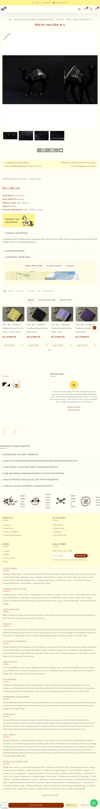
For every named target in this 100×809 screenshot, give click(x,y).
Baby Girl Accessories (11, 618)
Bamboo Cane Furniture (61, 729)
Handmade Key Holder (69, 723)
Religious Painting (87, 747)
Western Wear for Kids (40, 615)
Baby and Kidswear (10, 615)
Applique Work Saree (46, 580)
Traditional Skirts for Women (41, 595)
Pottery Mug (28, 702)
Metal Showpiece (44, 720)
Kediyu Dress (57, 601)
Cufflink (46, 653)
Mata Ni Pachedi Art (51, 750)
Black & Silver (48, 291)
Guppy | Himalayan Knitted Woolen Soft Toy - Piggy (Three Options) (16, 404)
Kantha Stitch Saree (64, 580)
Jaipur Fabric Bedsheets (31, 667)
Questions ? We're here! (18, 257)
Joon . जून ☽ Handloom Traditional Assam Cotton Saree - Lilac (61, 328)
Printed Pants (56, 598)
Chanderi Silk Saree (88, 574)
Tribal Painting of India (56, 747)
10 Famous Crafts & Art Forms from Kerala (56, 779)
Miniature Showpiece (28, 720)
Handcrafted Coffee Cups (45, 702)
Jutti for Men (55, 653)
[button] (5, 328)
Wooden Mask (9, 756)
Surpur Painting (85, 750)
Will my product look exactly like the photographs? (31, 479)
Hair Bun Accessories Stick (76, 636)
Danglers (71, 633)
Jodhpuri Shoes (89, 653)
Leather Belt (25, 653)
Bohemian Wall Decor (11, 740)
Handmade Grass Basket (12, 705)
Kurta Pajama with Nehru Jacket (38, 601)
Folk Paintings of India (78, 767)
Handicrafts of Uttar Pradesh (55, 770)
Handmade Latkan (50, 636)
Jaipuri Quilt (61, 667)
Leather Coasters (53, 705)
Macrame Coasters (86, 705)
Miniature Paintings (34, 786)
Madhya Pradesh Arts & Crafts (44, 776)
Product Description (17, 233)
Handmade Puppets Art (76, 753)
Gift (38, 291)
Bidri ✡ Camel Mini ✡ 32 (5, 396)
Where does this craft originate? (21, 454)
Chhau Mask (21, 756)
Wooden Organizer (36, 723)
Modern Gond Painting (69, 750)
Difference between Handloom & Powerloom (26, 782)
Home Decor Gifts (82, 691)
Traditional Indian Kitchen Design (27, 688)
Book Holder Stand (52, 723)
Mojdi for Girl (8, 656)
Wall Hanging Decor (29, 740)
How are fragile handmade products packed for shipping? (34, 473)
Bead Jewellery (22, 630)
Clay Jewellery (75, 630)
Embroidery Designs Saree (25, 580)
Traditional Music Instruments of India (50, 789)
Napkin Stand (8, 708)
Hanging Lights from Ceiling (36, 726)
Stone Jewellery (36, 630)
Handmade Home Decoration (62, 691)
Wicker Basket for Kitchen (72, 688)
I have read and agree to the (71, 560)
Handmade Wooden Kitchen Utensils (17, 685)
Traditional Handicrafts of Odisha (24, 779)
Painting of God (73, 747)
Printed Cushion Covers (18, 671)
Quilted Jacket (68, 598)
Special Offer (66, 300)
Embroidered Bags (80, 647)
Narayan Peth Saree (12, 577)
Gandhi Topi (14, 653)
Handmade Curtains (57, 671)
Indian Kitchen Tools (41, 685)
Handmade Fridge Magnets (23, 691)
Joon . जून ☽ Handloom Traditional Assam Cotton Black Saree (37, 328)
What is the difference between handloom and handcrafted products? (41, 461)
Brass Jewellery (89, 630)
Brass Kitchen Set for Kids (51, 688)
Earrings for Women (58, 633)
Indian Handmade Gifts (76, 789)
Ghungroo (91, 633)
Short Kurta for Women (40, 598)
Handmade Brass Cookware (61, 685)
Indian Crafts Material (52, 786)
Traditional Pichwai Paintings (14, 750)
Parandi (62, 636)
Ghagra (57, 595)
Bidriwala (20, 199)
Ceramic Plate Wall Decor (59, 744)
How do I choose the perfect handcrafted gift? (28, 486)
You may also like (46, 300)
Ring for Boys (25, 636)
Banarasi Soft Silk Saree (46, 577)
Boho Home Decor (78, 729)
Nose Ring (7, 636)
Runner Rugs (72, 671)
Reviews (70, 266)
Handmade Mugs (72, 702)
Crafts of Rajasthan (33, 770)
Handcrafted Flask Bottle (13, 702)
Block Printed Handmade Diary (74, 786)
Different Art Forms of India (57, 767)
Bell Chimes (7, 744)
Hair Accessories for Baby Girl (33, 618)
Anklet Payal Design (41, 633)
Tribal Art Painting (40, 747)
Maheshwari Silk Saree (70, 574)
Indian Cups (60, 702)
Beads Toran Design (46, 740)
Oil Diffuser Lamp (55, 726)
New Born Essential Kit (85, 615)
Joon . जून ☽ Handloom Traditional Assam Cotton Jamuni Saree (86, 328)
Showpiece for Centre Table (64, 720)
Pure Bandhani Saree (82, 580)
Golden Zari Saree (65, 577)
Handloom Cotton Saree (12, 574)
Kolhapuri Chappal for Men (71, 653)
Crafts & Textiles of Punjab (79, 770)
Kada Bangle (81, 633)
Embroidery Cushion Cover (38, 671)
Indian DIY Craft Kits (26, 789)
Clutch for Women (38, 647)
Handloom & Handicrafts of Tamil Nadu (74, 776)
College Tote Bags (48, 650)
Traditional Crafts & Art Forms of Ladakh (44, 773)
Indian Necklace (26, 633)
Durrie (80, 671)
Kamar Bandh (36, 653)
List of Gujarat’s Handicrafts (19, 776)
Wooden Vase (19, 726)
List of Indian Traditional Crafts (33, 767)
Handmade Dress (9, 595)
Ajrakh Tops (24, 598)
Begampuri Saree (28, 577)
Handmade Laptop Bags (79, 650)
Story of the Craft (33, 265)
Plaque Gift (43, 744)
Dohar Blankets (73, 667)
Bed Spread (45, 667)
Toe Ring (15, 636)
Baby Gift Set (24, 615)
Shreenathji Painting (34, 750)
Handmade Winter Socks (24, 656)
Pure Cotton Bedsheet (11, 667)
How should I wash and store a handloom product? (31, 467)
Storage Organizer (20, 723)
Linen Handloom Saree (32, 574)
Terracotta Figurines (11, 720)
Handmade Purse (16, 650)
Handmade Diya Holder (23, 729)
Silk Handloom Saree (51, 574)
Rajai (53, 667)
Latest (31, 300)
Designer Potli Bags (32, 650)
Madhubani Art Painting (28, 753)
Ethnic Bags (66, 647)
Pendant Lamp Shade (71, 726)
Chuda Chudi (37, 636)
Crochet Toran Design (63, 740)
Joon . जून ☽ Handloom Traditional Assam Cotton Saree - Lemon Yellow (12, 328)
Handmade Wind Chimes (83, 740)
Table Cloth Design (21, 674)
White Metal (64, 630)
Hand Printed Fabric (71, 601)
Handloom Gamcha (37, 674)
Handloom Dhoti (17, 601)
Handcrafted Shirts (83, 595)
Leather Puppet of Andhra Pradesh (52, 753)
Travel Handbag (23, 647)
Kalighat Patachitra (10, 753)
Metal (69, 19)
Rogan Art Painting (24, 747)
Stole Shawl (81, 598)
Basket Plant (84, 723)
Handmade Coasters (69, 705)
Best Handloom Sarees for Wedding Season (63, 782)
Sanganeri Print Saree (41, 583)
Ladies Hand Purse (53, 647)
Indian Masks (92, 753)
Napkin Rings (20, 708)
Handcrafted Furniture (41, 729)
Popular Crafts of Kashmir (72, 773)
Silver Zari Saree (80, 577)
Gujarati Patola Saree (11, 583)
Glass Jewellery (9, 630)
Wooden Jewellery (51, 630)
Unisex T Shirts (68, 595)
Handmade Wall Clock (79, 744)
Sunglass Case (62, 650)
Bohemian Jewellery (11, 633)
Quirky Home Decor (42, 691)
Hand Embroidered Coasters (34, 705)
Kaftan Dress (23, 595)
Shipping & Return (15, 251)
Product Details (54, 266)
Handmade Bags (9, 647)
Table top (30, 291)
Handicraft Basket (88, 702)
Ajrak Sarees (27, 583)
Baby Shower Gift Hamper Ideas (62, 615)
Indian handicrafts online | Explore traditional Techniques (34, 19)
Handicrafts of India (10, 767)
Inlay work (60, 19)
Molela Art (34, 744)
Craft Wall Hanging (21, 744)
